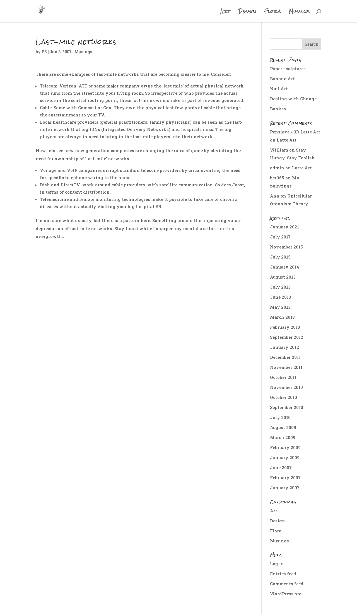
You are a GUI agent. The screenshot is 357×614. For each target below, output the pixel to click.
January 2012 (284, 347)
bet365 (277, 178)
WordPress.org (286, 593)
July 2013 (280, 287)
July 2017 (280, 237)
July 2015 (280, 257)
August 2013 (283, 277)
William (279, 150)
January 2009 (285, 457)
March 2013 (282, 317)
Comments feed (286, 583)
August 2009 (283, 427)
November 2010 (286, 387)
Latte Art (286, 140)
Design (247, 12)
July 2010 (280, 417)
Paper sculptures (288, 68)
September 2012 (286, 337)
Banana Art (282, 78)
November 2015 (286, 247)
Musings (299, 12)
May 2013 (280, 307)
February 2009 (285, 447)
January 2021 (284, 227)
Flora (272, 12)
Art (225, 12)
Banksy (278, 108)
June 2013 (280, 297)
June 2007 (281, 467)
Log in (277, 563)
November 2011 (286, 367)
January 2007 (285, 487)
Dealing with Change (293, 98)
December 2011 (285, 357)
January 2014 (284, 267)
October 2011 (283, 377)
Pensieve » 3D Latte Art (295, 132)
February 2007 (285, 477)
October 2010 (283, 397)
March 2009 (282, 437)
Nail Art (279, 88)
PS (44, 51)
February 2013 (285, 327)
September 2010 (286, 407)
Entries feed (283, 573)
